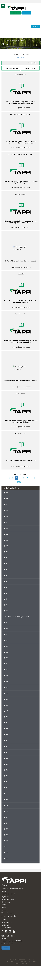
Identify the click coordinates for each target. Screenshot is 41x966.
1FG (5, 847)
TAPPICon (4, 920)
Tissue (3, 910)
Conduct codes (22, 961)
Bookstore (14, 40)
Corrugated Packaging (8, 894)
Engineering (5, 897)
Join (26, 13)
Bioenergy (4, 891)
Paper (3, 905)
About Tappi (12, 959)
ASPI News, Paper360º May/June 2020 (16, 617)
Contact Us (31, 959)
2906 (19, 482)
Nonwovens (5, 902)
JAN (24, 40)
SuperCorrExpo (6, 922)
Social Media (32, 961)
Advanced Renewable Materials (12, 888)
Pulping (3, 907)
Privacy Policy (22, 959)
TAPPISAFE (5, 925)
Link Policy (25, 963)
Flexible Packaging (7, 899)
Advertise (6, 948)
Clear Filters (20, 58)
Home (7, 40)
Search (35, 26)
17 (20, 40)
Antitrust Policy (11, 961)
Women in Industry (7, 913)
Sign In (15, 13)
